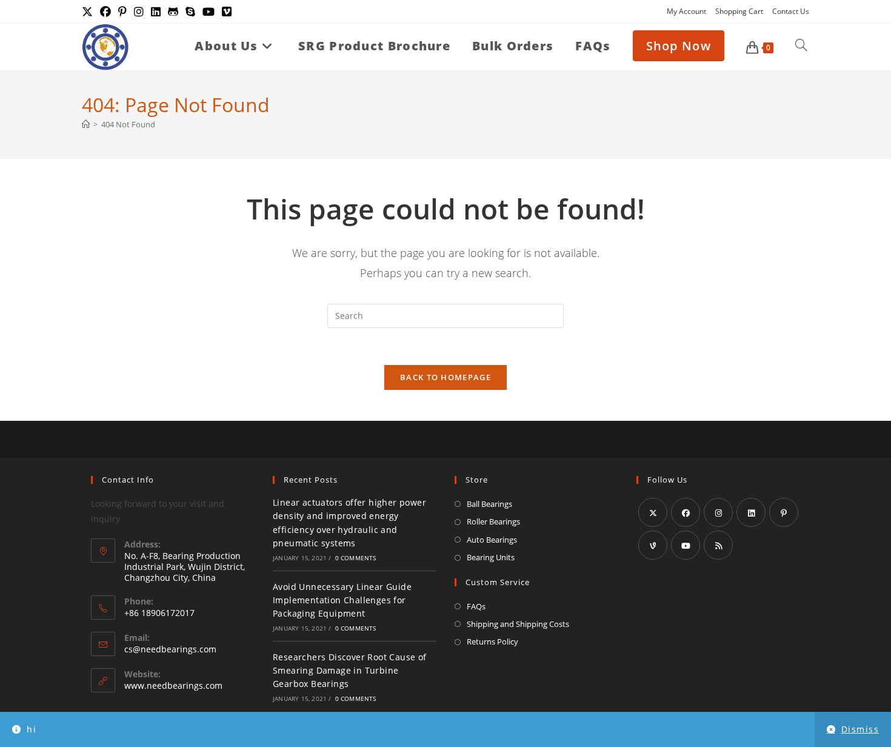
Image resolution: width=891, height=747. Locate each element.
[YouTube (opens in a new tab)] (208, 11)
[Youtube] (685, 545)
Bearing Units (491, 557)
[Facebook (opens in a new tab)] (105, 11)
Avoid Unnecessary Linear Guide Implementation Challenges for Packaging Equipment (342, 600)
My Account (686, 11)
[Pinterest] (783, 512)
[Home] (86, 124)
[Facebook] (685, 512)
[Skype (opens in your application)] (190, 11)
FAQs (476, 606)
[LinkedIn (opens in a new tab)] (155, 11)
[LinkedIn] (751, 512)
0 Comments (355, 558)
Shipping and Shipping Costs (518, 623)
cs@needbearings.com (170, 649)
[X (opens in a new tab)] (89, 11)
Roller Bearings (493, 521)
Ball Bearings (489, 503)
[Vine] (652, 545)
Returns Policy (492, 641)
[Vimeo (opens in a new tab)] (226, 11)
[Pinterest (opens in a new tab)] (122, 11)
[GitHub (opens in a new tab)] (173, 11)
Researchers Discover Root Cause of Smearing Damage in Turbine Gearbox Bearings (350, 670)
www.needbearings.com (173, 685)
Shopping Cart (739, 11)
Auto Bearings (492, 539)
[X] (652, 512)
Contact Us (790, 11)
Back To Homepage (445, 377)
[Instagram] (718, 512)
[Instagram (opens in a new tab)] (138, 11)
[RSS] (718, 545)
